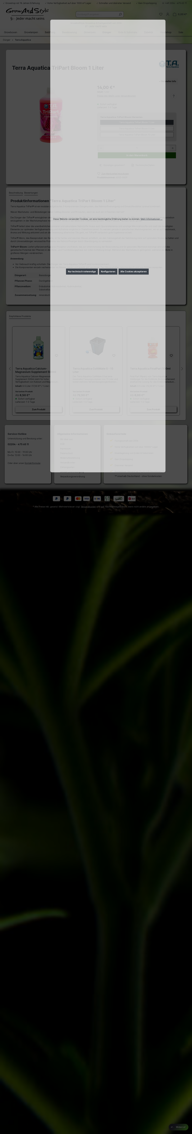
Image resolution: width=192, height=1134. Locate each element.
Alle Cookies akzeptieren (133, 271)
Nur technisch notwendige (82, 271)
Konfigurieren (108, 271)
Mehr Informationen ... (151, 219)
